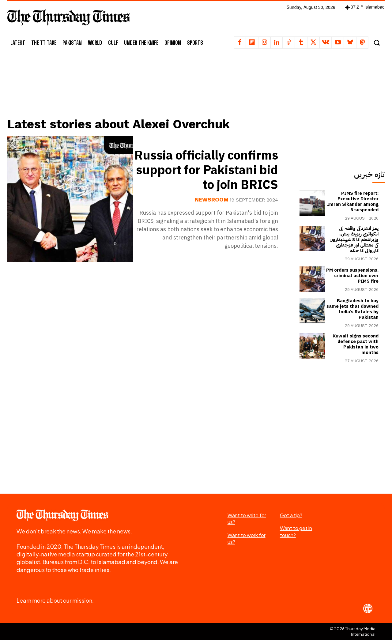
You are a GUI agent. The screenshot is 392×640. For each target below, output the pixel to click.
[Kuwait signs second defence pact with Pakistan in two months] (312, 346)
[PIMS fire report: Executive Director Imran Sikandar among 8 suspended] (312, 203)
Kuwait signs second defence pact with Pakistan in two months (356, 344)
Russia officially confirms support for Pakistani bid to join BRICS (206, 170)
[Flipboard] (252, 42)
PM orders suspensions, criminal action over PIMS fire (352, 275)
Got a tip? (291, 515)
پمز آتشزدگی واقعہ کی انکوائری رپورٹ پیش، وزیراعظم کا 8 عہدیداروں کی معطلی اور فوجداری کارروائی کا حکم (354, 239)
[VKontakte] (325, 42)
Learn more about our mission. (55, 600)
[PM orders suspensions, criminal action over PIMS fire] (312, 279)
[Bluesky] (350, 42)
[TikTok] (289, 42)
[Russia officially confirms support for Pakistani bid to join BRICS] (70, 199)
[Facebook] (240, 42)
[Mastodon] (362, 42)
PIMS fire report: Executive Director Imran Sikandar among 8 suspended (353, 201)
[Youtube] (338, 42)
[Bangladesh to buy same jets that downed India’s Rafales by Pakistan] (312, 310)
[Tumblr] (301, 42)
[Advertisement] (147, 91)
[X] (313, 42)
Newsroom (211, 199)
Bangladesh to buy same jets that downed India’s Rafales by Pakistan (352, 309)
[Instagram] (264, 42)
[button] (376, 43)
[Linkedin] (276, 42)
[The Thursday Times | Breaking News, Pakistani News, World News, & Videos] (68, 17)
